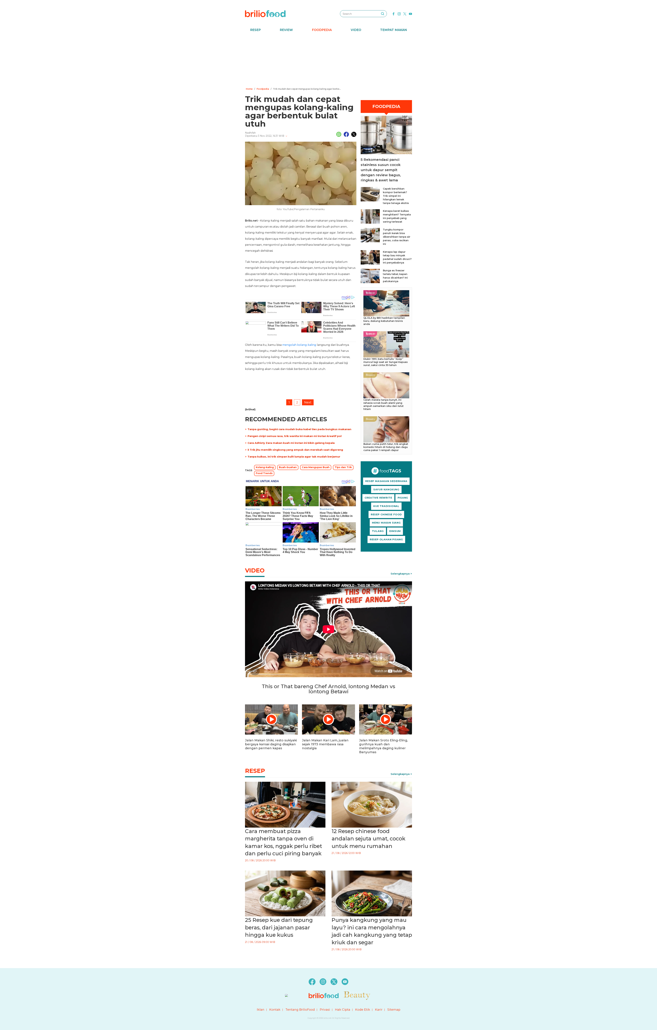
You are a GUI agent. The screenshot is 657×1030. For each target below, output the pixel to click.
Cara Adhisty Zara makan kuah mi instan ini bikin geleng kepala (291, 443)
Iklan (260, 1010)
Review (286, 30)
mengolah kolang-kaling (299, 344)
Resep (255, 30)
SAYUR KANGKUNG (386, 489)
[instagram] (399, 13)
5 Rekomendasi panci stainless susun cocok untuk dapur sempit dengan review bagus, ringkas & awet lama (381, 170)
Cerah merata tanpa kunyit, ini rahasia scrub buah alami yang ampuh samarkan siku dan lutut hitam (383, 404)
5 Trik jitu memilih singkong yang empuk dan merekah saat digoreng (295, 449)
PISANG (403, 497)
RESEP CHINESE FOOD (386, 514)
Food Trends (264, 473)
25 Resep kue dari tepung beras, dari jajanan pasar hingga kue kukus (279, 927)
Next (307, 402)
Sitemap (393, 1010)
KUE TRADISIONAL (386, 506)
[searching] (382, 13)
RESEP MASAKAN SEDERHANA (386, 481)
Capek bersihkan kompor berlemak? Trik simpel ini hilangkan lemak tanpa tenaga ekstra (396, 196)
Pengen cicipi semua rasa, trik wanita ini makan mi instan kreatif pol (295, 436)
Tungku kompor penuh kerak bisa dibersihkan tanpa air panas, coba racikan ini (396, 237)
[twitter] (404, 13)
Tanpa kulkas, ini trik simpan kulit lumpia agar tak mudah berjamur (294, 456)
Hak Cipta (342, 1010)
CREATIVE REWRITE (378, 497)
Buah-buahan (288, 467)
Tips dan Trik (343, 467)
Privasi (325, 1010)
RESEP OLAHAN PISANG (386, 539)
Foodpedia (322, 30)
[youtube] (410, 13)
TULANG (378, 531)
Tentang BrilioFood (300, 1010)
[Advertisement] (328, 61)
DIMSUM (395, 531)
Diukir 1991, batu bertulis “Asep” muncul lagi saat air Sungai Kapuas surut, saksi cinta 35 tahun (385, 362)
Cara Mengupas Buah (316, 467)
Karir (378, 1010)
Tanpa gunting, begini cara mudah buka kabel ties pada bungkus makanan (299, 429)
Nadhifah (250, 132)
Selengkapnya (400, 573)
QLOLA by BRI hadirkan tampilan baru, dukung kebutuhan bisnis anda (384, 321)
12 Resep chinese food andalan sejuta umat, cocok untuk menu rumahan (368, 838)
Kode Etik (362, 1010)
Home (249, 89)
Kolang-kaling (265, 467)
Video (356, 30)
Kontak (274, 1010)
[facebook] (393, 13)
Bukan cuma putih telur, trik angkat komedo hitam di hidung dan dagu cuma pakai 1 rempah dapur (385, 447)
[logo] (265, 13)
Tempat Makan (393, 30)
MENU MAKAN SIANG (386, 522)
